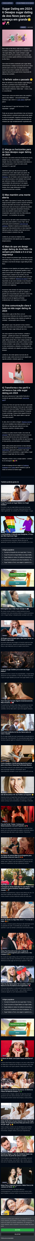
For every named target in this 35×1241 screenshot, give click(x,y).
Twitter (13, 467)
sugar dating (20, 100)
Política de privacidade (7, 1238)
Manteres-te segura (21, 279)
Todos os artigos (7, 3)
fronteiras (5, 177)
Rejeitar (17, 1234)
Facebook (26, 465)
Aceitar (17, 1230)
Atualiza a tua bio (27, 422)
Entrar (17, 583)
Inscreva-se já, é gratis (17, 575)
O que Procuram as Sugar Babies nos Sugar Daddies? (18, 555)
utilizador (4, 435)
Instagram (5, 467)
